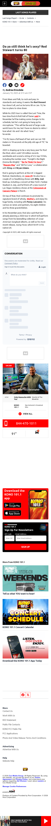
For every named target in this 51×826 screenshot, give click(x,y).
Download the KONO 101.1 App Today (22, 661)
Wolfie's (31, 199)
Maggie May (9, 165)
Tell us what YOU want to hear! (19, 593)
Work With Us (9, 715)
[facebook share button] (5, 85)
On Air (21, 18)
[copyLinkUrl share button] (22, 85)
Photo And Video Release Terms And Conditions (24, 738)
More (38, 22)
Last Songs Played (10, 18)
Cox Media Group (16, 776)
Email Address (20, 534)
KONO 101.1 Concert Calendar (18, 627)
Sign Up (25, 547)
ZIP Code (8, 534)
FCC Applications (10, 733)
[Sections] (4, 3)
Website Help (8, 761)
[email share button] (16, 85)
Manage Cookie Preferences (14, 786)
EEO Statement (9, 720)
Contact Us (8, 711)
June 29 (28, 176)
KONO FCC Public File (12, 729)
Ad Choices (22, 781)
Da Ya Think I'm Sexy (31, 162)
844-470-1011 (26, 423)
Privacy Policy (22, 779)
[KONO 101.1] (25, 3)
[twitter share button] (11, 85)
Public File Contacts (11, 724)
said (36, 116)
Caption (41, 77)
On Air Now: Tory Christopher (25, 390)
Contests (30, 18)
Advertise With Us (26, 22)
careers (41, 781)
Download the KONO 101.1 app (14, 494)
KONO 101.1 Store (10, 22)
